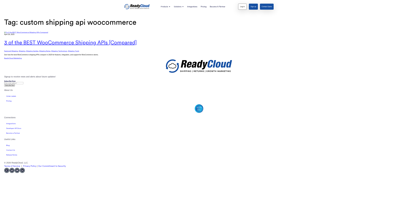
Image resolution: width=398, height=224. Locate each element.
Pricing (9, 101)
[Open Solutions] (183, 6)
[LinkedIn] (22, 170)
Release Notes (11, 155)
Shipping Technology (59, 51)
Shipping (22, 51)
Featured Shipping (11, 51)
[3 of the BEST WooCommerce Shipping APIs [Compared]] (26, 32)
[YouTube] (17, 170)
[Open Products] (169, 6)
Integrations (11, 123)
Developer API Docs (13, 128)
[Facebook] (6, 170)
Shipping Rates (44, 51)
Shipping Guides (32, 51)
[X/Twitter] (12, 170)
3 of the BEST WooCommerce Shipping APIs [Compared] (70, 42)
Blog (8, 145)
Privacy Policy (29, 166)
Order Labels (11, 96)
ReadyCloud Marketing (13, 58)
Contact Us (10, 150)
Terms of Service (12, 166)
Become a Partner (13, 133)
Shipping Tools (73, 51)
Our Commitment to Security (52, 166)
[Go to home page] (137, 6)
